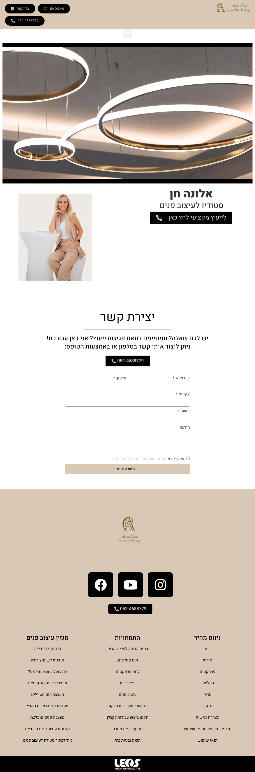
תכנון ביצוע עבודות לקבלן (127, 717)
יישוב (185, 411)
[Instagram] (160, 584)
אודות (207, 660)
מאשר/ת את (149, 459)
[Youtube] (130, 584)
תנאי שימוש (207, 740)
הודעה (185, 427)
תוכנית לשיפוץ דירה (47, 660)
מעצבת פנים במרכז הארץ (47, 706)
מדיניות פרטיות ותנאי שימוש (207, 729)
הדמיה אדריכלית (47, 649)
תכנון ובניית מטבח (127, 729)
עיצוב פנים (127, 695)
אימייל (184, 395)
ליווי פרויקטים (127, 672)
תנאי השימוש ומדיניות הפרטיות (138, 459)
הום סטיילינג (127, 660)
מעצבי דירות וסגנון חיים (47, 683)
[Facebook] (100, 584)
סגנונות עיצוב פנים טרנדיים (47, 729)
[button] (128, 33)
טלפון (121, 378)
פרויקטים (207, 672)
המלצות (207, 683)
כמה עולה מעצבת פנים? (47, 672)
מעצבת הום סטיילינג (47, 695)
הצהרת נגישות (207, 717)
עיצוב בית (127, 683)
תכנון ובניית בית (128, 740)
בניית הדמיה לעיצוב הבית (127, 649)
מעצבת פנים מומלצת (47, 717)
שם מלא (182, 378)
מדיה (207, 695)
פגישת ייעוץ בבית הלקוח (127, 706)
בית (207, 649)
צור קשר (207, 706)
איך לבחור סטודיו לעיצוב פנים (47, 740)
